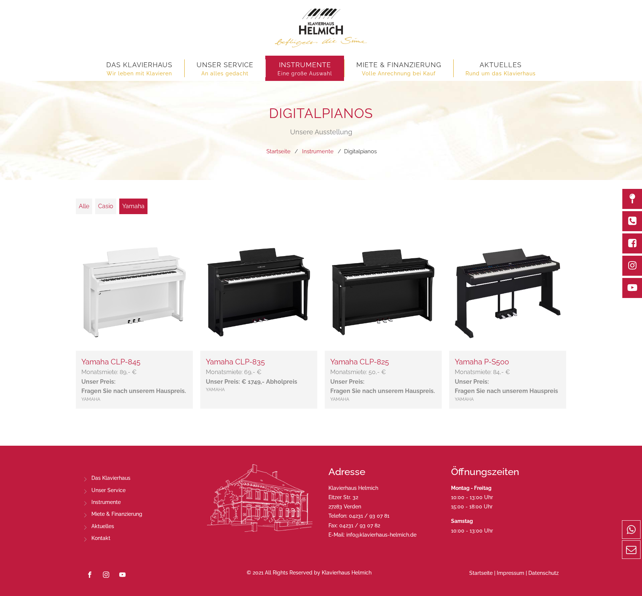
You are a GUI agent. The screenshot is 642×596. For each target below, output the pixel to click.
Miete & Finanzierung (116, 514)
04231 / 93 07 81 (369, 516)
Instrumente (106, 502)
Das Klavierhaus (110, 478)
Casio (105, 206)
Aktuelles (102, 526)
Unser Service (108, 490)
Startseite (481, 573)
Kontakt (100, 538)
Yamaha (133, 206)
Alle (84, 206)
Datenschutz (543, 573)
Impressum (510, 573)
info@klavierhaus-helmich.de (381, 535)
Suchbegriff (98, 186)
